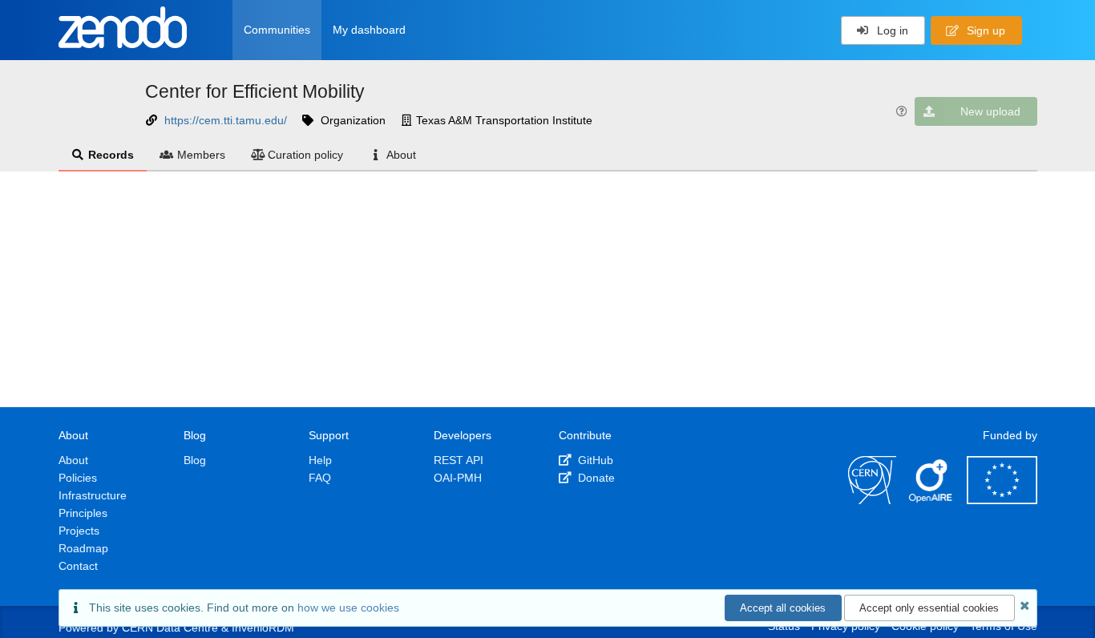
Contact (78, 565)
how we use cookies (348, 607)
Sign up (984, 30)
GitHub (594, 460)
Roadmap (83, 548)
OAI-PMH (458, 477)
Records (111, 154)
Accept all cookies (783, 608)
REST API (458, 460)
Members (201, 154)
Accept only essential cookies (929, 608)
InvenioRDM (263, 627)
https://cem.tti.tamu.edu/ (225, 120)
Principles (83, 513)
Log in (891, 30)
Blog (195, 460)
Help (320, 460)
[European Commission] (1002, 500)
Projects (79, 530)
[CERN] (872, 500)
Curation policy (305, 154)
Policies (78, 477)
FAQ (320, 477)
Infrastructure (93, 495)
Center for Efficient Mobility (255, 91)
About (401, 154)
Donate (595, 477)
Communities (277, 29)
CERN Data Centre (170, 627)
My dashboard (369, 29)
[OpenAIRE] (931, 500)
